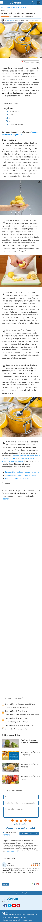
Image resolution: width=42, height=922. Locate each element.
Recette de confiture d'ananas (29, 765)
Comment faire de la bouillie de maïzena (19, 725)
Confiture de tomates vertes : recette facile (29, 741)
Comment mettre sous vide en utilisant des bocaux (19, 460)
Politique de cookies (26, 920)
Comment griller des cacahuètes (16, 729)
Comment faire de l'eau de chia (16, 711)
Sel (9, 121)
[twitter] (10, 905)
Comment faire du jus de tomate (16, 718)
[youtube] (14, 905)
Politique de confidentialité (11, 920)
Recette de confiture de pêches (30, 777)
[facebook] (5, 905)
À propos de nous (32, 914)
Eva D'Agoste (10, 20)
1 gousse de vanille (15, 124)
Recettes (3, 7)
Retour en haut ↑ (21, 893)
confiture (23, 7)
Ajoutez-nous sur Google (31, 62)
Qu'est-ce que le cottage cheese (16, 707)
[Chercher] (39, 2)
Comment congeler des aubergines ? (17, 721)
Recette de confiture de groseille (19, 133)
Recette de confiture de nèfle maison (30, 753)
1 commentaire (29, 17)
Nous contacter (7, 917)
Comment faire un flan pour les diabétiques (20, 704)
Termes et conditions (20, 917)
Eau (10, 118)
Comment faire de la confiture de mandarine (22, 472)
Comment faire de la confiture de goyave (20, 475)
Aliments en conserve (13, 7)
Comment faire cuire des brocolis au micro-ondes (22, 714)
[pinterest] (18, 905)
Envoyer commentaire (29, 833)
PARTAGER (32, 4)
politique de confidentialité (7, 835)
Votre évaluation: (20, 824)
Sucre (10, 114)
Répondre (5, 884)
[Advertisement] (21, 599)
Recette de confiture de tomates (17, 478)
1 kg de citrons (13, 111)
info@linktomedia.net (11, 852)
